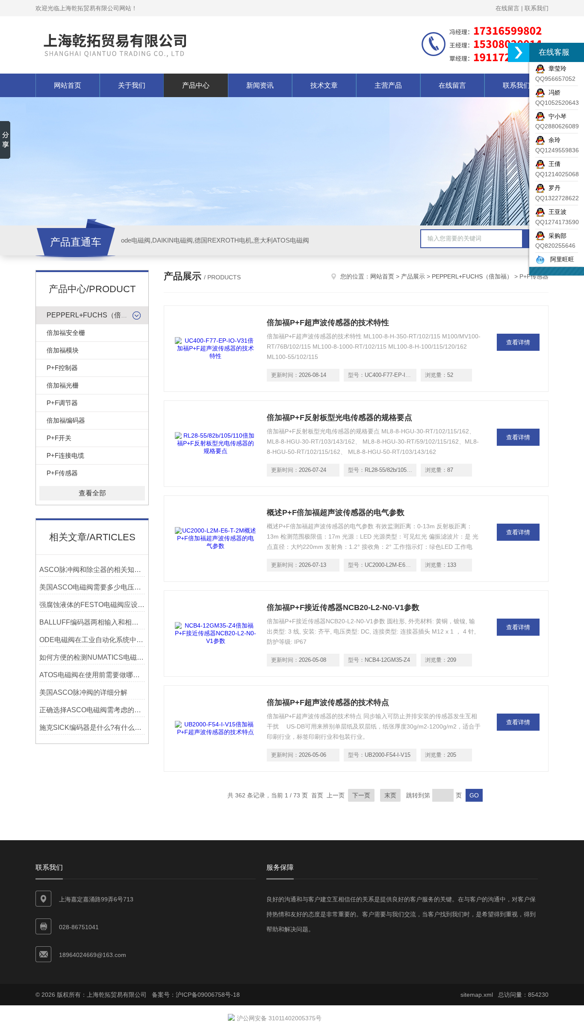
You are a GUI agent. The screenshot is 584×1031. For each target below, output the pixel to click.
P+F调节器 (62, 402)
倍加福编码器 (66, 420)
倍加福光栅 (63, 385)
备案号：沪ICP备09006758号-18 (196, 994)
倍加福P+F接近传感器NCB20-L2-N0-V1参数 (343, 607)
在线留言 (507, 8)
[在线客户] (518, 52)
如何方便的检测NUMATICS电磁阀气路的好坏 (92, 657)
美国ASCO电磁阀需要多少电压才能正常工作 (92, 587)
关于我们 (131, 85)
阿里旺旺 (559, 259)
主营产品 (388, 85)
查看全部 (92, 493)
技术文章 (324, 85)
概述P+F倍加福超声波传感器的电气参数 (335, 512)
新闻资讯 (260, 85)
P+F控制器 (62, 367)
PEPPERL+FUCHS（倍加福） (94, 315)
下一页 (361, 795)
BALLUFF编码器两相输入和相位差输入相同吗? (92, 622)
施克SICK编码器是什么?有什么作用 (92, 727)
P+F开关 (59, 437)
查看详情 (518, 342)
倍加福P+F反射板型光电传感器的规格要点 (339, 417)
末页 (390, 795)
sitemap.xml (476, 994)
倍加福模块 (63, 350)
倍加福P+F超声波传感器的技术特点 (328, 702)
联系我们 (537, 8)
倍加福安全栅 (66, 332)
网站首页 (67, 85)
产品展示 (413, 276)
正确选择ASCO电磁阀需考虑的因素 (92, 710)
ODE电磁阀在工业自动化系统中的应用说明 (92, 639)
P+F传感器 (62, 473)
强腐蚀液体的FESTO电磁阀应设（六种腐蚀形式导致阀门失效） (92, 604)
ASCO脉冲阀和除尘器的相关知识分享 (92, 569)
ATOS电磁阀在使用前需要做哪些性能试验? (92, 674)
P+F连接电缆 (65, 455)
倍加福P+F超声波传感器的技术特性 (328, 322)
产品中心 (195, 85)
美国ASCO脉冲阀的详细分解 (83, 692)
